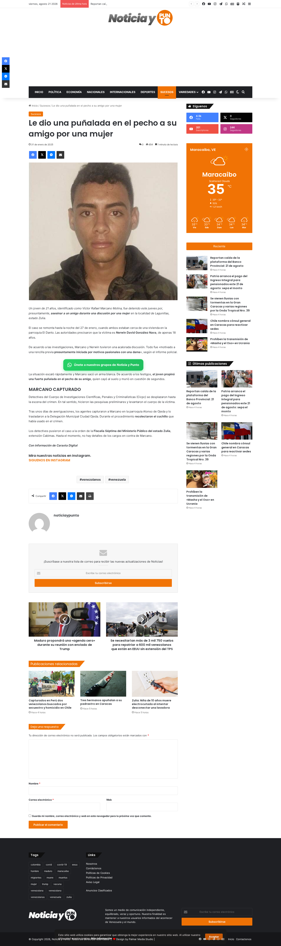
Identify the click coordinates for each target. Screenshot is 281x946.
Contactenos (243, 939)
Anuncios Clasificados (99, 890)
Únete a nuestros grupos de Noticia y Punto (106, 365)
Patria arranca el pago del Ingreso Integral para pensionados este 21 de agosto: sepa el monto (235, 401)
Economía (74, 92)
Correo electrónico (41, 799)
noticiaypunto (66, 515)
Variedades (187, 92)
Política (55, 92)
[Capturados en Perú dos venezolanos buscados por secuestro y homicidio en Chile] (52, 684)
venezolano (55, 890)
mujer (34, 884)
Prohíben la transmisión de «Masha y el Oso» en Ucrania (200, 498)
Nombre (34, 783)
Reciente (219, 246)
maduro (48, 871)
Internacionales (122, 92)
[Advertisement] (140, 57)
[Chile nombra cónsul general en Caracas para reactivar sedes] (196, 326)
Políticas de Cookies (98, 872)
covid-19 (62, 864)
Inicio (39, 92)
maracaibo (63, 871)
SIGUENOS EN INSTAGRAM (49, 460)
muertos (63, 877)
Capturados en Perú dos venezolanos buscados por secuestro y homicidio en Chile (50, 704)
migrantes (36, 877)
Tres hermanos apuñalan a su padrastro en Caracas (101, 702)
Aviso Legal (92, 882)
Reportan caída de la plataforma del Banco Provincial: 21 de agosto (130, 3)
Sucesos (166, 92)
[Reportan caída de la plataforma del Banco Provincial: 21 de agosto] (196, 263)
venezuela (118, 479)
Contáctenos (93, 868)
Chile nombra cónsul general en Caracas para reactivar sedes (230, 325)
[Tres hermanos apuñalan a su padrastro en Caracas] (103, 684)
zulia (69, 897)
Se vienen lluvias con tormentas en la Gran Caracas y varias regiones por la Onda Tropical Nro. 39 (201, 451)
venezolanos (91, 479)
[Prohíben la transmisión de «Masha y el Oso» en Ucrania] (196, 344)
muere (50, 877)
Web (109, 799)
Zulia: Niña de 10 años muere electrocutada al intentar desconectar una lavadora (151, 704)
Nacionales (96, 92)
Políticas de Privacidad (99, 877)
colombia (36, 864)
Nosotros (91, 863)
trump (45, 884)
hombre (35, 871)
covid (49, 864)
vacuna (58, 884)
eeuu (74, 864)
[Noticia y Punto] (140, 19)
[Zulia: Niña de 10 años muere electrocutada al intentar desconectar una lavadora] (155, 684)
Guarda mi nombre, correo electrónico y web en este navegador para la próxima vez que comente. (92, 815)
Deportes (148, 92)
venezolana (37, 890)
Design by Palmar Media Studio (134, 939)
